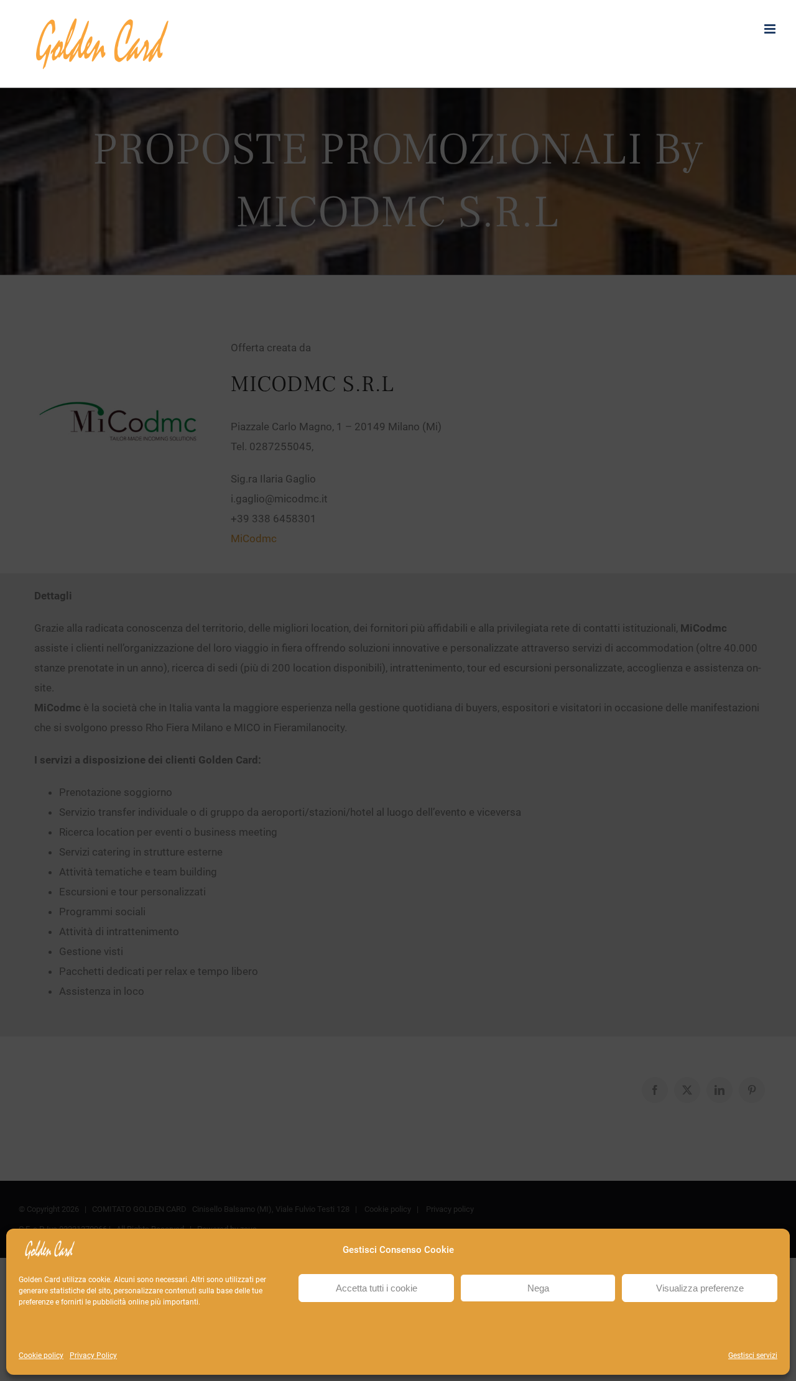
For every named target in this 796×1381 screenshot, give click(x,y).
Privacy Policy (93, 1355)
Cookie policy (41, 1355)
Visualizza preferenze (700, 1288)
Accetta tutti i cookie (376, 1288)
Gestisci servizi (752, 1355)
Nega (538, 1288)
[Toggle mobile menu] (770, 28)
